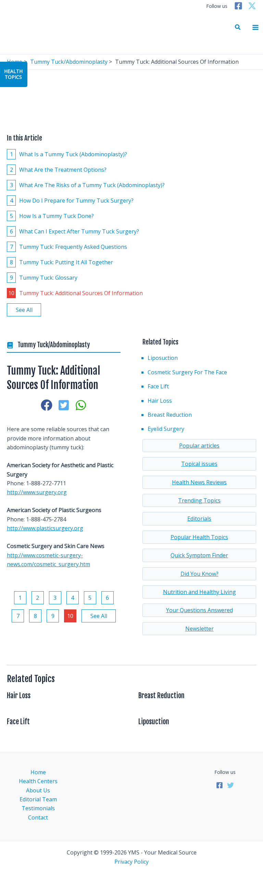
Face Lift (158, 386)
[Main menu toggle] (255, 27)
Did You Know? (199, 574)
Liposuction (163, 358)
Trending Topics (199, 500)
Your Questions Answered (199, 610)
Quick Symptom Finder (199, 555)
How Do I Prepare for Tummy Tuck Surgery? (72, 200)
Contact (38, 817)
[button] (238, 27)
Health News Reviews (199, 482)
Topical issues (199, 464)
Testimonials (38, 808)
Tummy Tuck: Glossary (44, 277)
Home (38, 772)
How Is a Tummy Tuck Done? (52, 216)
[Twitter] (252, 6)
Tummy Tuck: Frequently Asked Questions (68, 247)
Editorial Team (38, 799)
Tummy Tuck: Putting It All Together (61, 262)
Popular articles (199, 445)
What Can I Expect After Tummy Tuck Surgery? (74, 231)
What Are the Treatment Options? (58, 169)
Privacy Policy (131, 861)
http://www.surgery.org (37, 492)
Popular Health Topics (199, 537)
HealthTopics (13, 74)
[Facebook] (238, 6)
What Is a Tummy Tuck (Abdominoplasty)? (68, 154)
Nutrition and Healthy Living (199, 592)
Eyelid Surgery (166, 429)
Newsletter (199, 628)
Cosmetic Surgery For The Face (187, 372)
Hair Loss (160, 400)
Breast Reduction (170, 414)
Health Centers (38, 781)
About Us (38, 790)
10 (70, 616)
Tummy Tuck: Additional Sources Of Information (75, 293)
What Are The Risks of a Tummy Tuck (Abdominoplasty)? (87, 185)
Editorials (199, 518)
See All (24, 310)
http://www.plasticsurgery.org (45, 528)
